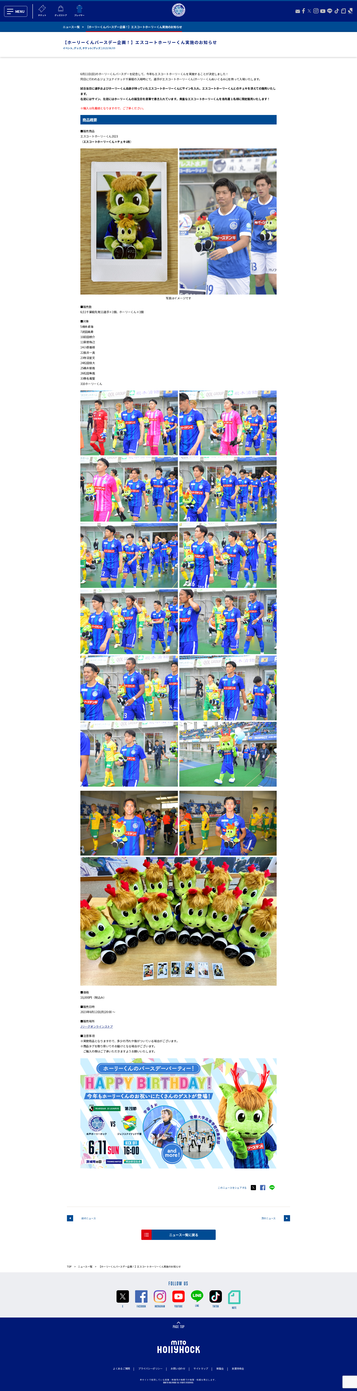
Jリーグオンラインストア (96, 1026)
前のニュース (88, 1218)
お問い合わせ (178, 1368)
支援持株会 (238, 1368)
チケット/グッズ (91, 48)
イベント (68, 48)
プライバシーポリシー (150, 1368)
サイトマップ (201, 1368)
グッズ (77, 48)
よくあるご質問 (121, 1368)
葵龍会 (220, 1368)
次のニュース (268, 1218)
